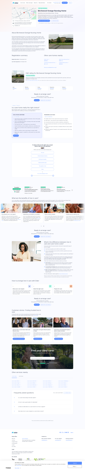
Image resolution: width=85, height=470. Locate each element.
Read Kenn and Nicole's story (18, 338)
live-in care (28, 333)
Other (42, 169)
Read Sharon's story (38, 338)
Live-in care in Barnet (16, 384)
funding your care (77, 220)
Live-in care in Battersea (32, 384)
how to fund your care (63, 273)
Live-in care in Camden (16, 386)
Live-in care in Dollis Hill (32, 380)
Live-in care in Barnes (63, 382)
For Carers (49, 2)
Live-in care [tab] (14, 376)
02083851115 (17, 25)
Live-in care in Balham (32, 382)
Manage (74, 466)
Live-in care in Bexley (63, 384)
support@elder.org (69, 440)
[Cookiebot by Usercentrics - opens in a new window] (8, 468)
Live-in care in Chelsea (63, 386)
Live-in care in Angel (16, 382)
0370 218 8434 (25, 438)
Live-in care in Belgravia (48, 384)
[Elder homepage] (15, 3)
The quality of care (42, 165)
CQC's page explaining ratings (32, 80)
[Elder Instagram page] (62, 432)
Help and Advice (42, 2)
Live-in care (22, 2)
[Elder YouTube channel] (66, 432)
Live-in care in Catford (32, 386)
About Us (35, 2)
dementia (39, 218)
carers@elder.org (58, 440)
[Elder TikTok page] (64, 432)
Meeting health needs (42, 162)
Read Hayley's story (58, 338)
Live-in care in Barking (47, 382)
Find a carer (64, 2)
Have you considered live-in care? (50, 67)
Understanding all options (42, 155)
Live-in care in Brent (16, 380)
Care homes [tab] (21, 376)
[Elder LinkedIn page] (68, 432)
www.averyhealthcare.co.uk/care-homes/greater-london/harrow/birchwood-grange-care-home (23, 23)
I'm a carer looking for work (42, 173)
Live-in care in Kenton (47, 380)
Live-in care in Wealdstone (64, 380)
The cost (42, 152)
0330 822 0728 (54, 20)
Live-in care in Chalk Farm (48, 386)
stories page (35, 315)
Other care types (29, 2)
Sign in (70, 2)
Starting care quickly (42, 159)
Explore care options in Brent (44, 20)
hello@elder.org (44, 440)
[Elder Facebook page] (60, 432)
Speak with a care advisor (45, 100)
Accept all (75, 463)
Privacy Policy (18, 465)
